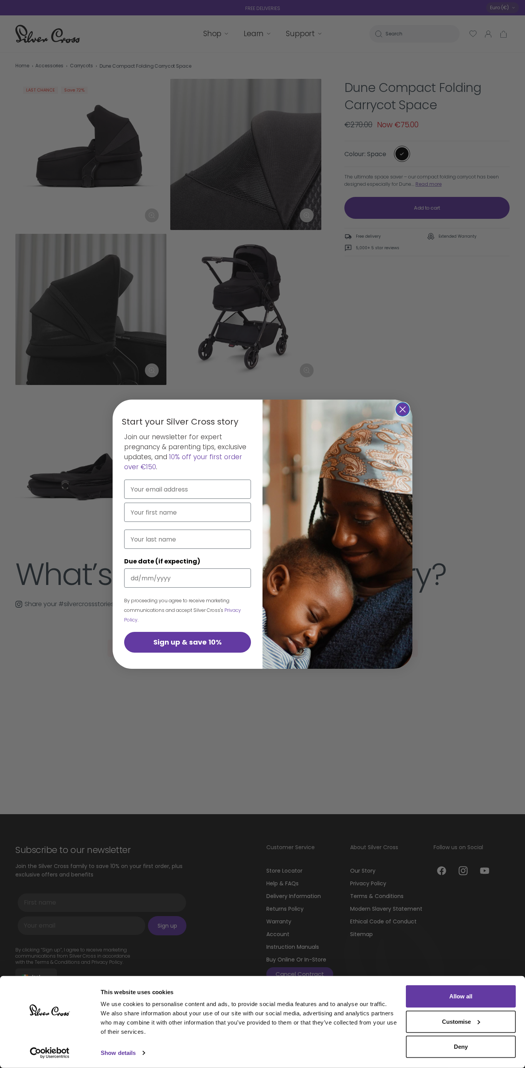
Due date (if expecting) (162, 561)
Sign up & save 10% (187, 642)
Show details (118, 1053)
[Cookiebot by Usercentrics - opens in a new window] (49, 1053)
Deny (461, 1046)
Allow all (460, 996)
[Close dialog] (402, 409)
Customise (456, 1021)
